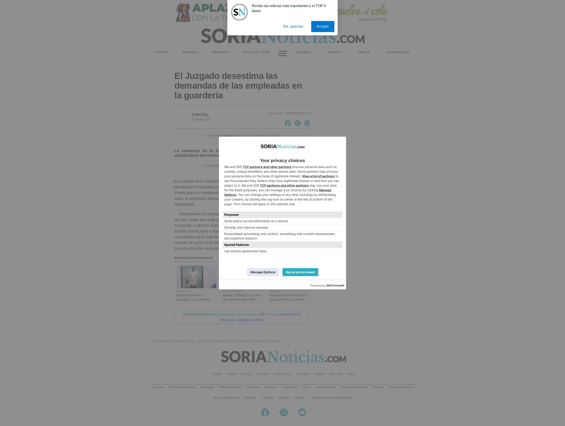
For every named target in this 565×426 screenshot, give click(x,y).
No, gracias (293, 26)
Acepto (323, 26)
